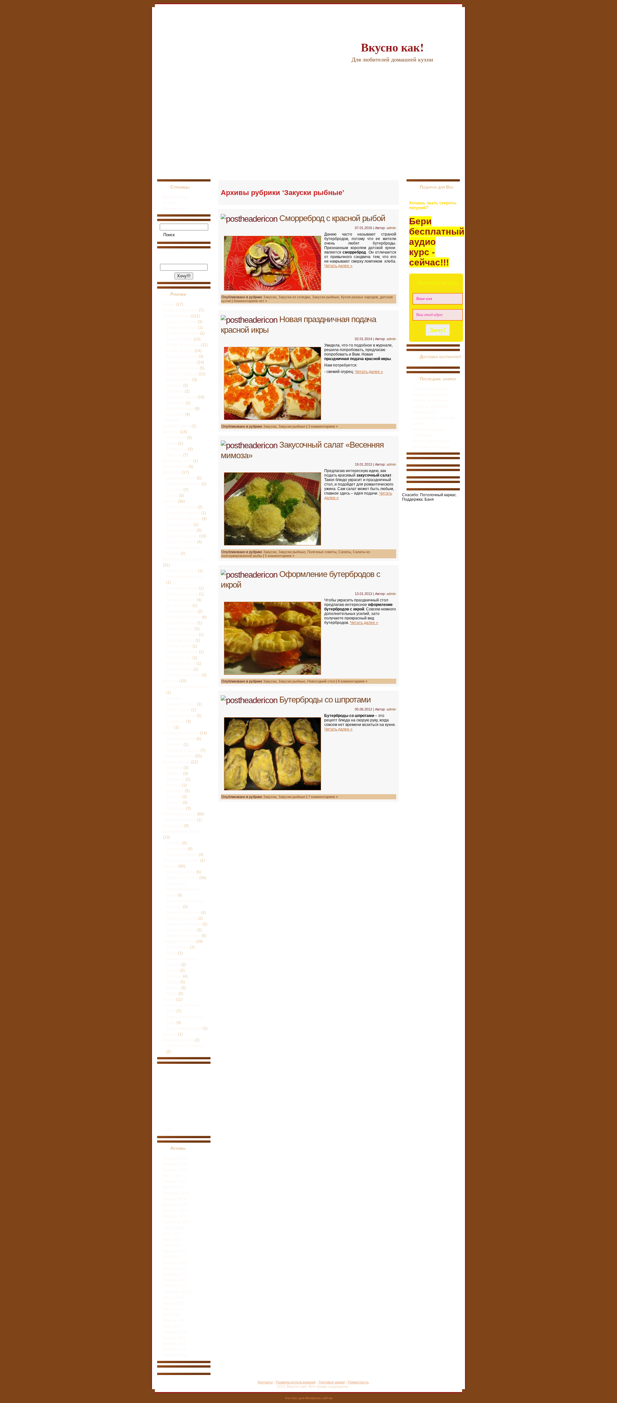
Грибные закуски (181, 507)
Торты (171, 993)
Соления (174, 490)
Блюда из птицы (181, 362)
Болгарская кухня (182, 588)
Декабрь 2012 (175, 1274)
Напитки (170, 681)
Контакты (265, 1382)
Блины (169, 304)
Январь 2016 (174, 1158)
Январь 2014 (174, 1199)
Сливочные (176, 449)
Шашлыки (175, 414)
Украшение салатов (184, 1046)
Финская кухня (179, 669)
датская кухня (179, 605)
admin (391, 228)
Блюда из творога (182, 368)
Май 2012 (172, 1315)
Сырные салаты (181, 930)
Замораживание (181, 478)
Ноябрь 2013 (175, 1210)
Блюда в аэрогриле (180, 310)
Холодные (175, 808)
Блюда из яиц (178, 379)
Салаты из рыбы (181, 918)
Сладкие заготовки (183, 484)
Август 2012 (173, 1297)
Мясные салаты (180, 872)
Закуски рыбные (181, 530)
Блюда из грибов (181, 322)
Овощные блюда (181, 397)
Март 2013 (173, 1257)
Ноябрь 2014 (175, 1170)
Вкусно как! (392, 47)
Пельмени (175, 403)
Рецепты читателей (181, 860)
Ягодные (174, 455)
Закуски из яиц (179, 524)
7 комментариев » (323, 797)
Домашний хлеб (180, 739)
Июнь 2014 (173, 1176)
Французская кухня (183, 675)
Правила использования (296, 1382)
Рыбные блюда (180, 408)
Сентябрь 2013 (177, 1222)
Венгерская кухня (182, 594)
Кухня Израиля (180, 629)
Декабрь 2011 (175, 1344)
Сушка (172, 495)
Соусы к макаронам (184, 1028)
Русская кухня (179, 646)
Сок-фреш (175, 721)
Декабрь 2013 (175, 1205)
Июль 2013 (173, 1233)
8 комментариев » (352, 681)
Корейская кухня (181, 623)
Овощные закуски (182, 536)
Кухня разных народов (183, 559)
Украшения (176, 849)
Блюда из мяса (179, 350)
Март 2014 (173, 1187)
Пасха (171, 443)
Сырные (174, 802)
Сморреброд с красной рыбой (332, 218)
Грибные (174, 773)
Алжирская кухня (181, 571)
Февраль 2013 (176, 1262)
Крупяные (175, 779)
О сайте (170, 203)
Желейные (176, 437)
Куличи (172, 970)
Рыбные (173, 796)
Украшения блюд (178, 1040)
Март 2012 (173, 1326)
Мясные (173, 785)
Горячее (173, 843)
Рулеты (173, 988)
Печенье (174, 976)
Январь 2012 (174, 1338)
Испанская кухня (181, 611)
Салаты (170, 866)
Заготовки (172, 472)
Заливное (175, 391)
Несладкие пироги (183, 750)
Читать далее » (338, 266)
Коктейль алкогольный (186, 686)
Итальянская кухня (183, 617)
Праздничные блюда (182, 831)
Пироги (172, 982)
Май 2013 (172, 1245)
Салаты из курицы (183, 912)
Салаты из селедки (183, 924)
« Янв (169, 1129)
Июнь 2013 (173, 1239)
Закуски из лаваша (183, 513)
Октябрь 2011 (175, 1355)
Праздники (173, 825)
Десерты (171, 432)
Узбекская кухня (180, 663)
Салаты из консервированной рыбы (183, 889)
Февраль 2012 (176, 1332)
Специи (170, 1034)
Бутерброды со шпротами (325, 699)
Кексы (171, 953)
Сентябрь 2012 (177, 1291)
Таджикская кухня (182, 652)
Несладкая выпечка (181, 733)
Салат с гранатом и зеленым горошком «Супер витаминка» (430, 395)
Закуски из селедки (183, 518)
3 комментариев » (323, 426)
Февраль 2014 (176, 1193)
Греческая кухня (181, 600)
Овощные (175, 791)
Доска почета (175, 466)
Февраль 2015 (176, 1164)
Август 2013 (173, 1228)
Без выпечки (177, 947)
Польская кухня (180, 640)
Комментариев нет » (250, 301)
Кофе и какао (178, 710)
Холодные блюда (182, 854)
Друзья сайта (175, 197)
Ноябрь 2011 (174, 1349)
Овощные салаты (182, 878)
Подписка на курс (437, 282)
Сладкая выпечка (179, 941)
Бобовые (174, 768)
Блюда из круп (179, 339)
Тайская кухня (179, 657)
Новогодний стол (178, 756)
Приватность (358, 1382)
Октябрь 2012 (175, 1286)
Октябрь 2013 (175, 1216)
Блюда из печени (182, 356)
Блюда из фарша (182, 374)
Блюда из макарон (183, 345)
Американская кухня (184, 576)
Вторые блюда (176, 316)
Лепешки (174, 744)
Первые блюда (176, 762)
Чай (169, 727)
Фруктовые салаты (183, 936)
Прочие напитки (181, 715)
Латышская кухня (182, 634)
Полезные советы (179, 814)
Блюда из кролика (182, 333)
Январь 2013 (174, 1268)
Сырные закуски (181, 542)
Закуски (170, 501)
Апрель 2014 (174, 1181)
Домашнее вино (177, 461)
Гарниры (174, 385)
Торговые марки (331, 1382)
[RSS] (159, 1385)
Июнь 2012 (173, 1309)
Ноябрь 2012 (175, 1280)
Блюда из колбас (181, 327)
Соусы (169, 999)
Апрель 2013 (174, 1251)
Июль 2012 (173, 1303)
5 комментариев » (279, 556)
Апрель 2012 (174, 1320)
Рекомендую (174, 209)
